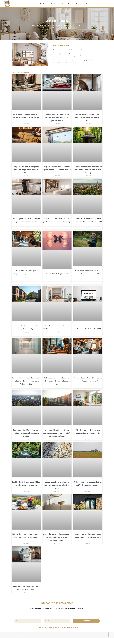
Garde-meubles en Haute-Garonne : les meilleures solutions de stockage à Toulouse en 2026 (26, 381)
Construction (52, 4)
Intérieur (26, 4)
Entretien (43, 4)
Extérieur (34, 4)
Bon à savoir (79, 4)
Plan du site (23, 635)
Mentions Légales (16, 635)
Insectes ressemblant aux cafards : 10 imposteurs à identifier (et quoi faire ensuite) (88, 170)
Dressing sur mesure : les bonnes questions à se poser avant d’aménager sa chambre (57, 222)
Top (101, 635)
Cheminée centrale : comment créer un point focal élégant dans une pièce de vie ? (88, 117)
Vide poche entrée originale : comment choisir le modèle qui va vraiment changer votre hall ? (57, 537)
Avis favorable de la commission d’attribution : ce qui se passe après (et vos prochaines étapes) (57, 433)
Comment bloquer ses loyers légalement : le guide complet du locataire (26, 274)
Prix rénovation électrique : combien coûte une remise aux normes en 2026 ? (57, 277)
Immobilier (62, 4)
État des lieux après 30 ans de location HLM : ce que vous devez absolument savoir (57, 329)
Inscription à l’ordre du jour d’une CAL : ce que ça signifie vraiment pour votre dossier (26, 329)
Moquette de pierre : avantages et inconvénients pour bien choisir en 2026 (56, 485)
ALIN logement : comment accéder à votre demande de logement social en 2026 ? (57, 381)
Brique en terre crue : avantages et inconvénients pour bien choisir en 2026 (26, 170)
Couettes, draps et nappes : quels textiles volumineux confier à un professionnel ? (57, 118)
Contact (88, 4)
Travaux (70, 4)
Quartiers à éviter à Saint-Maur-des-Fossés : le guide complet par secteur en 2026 (26, 433)
